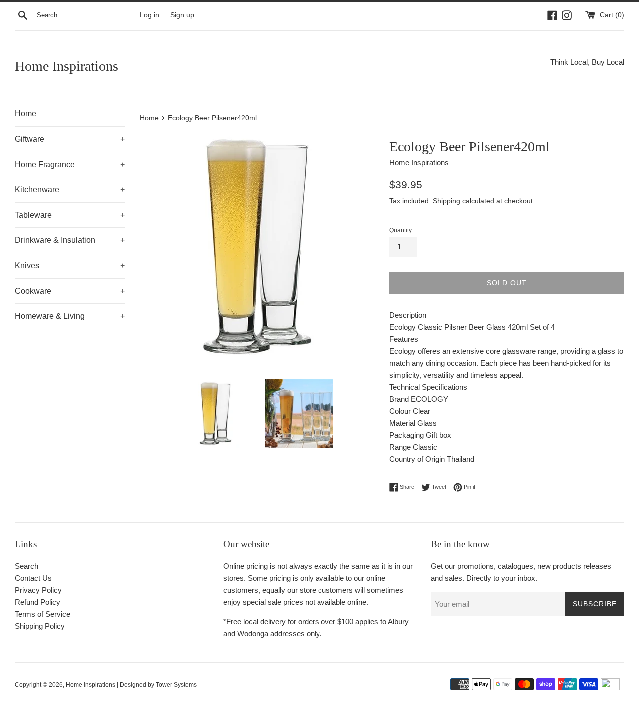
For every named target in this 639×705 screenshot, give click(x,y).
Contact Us (33, 578)
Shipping (446, 201)
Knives (70, 265)
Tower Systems (176, 684)
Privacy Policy (38, 590)
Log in (149, 15)
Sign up (182, 15)
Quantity (400, 230)
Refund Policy (37, 602)
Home (25, 113)
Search (26, 566)
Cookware (70, 291)
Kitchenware (70, 189)
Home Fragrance (70, 164)
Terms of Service (42, 614)
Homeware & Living (70, 316)
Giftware (70, 139)
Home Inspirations (66, 66)
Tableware (70, 215)
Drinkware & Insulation (70, 240)
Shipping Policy (40, 626)
